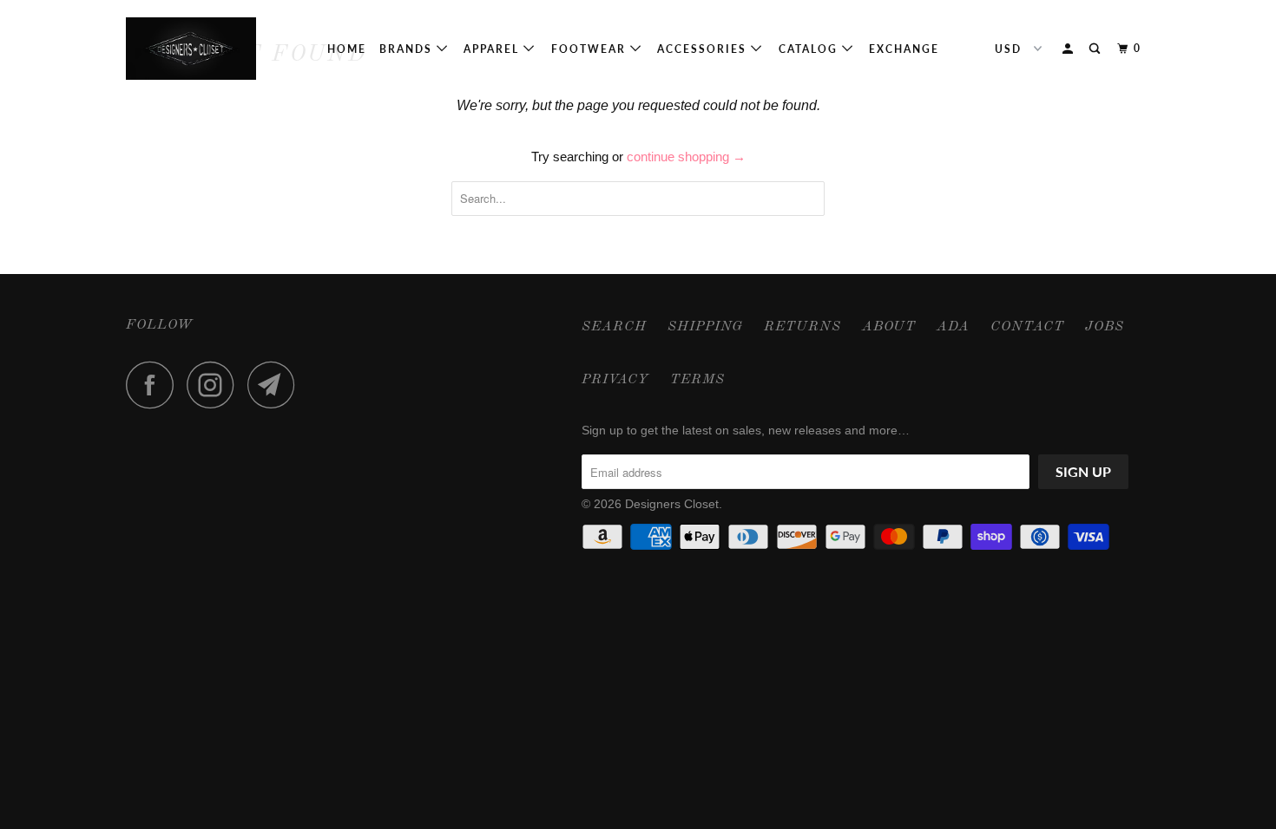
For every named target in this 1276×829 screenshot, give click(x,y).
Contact (1027, 327)
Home (346, 48)
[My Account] (1069, 49)
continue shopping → (686, 156)
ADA (953, 327)
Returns (802, 327)
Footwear (590, 48)
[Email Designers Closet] (276, 384)
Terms (697, 380)
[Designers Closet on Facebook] (154, 384)
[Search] (1096, 49)
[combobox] (638, 198)
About (889, 327)
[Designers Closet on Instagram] (215, 384)
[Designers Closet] (215, 48)
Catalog (810, 48)
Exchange (904, 48)
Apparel (493, 48)
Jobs (1104, 327)
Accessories (704, 48)
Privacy (615, 380)
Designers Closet (672, 504)
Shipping (705, 327)
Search (614, 327)
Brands (408, 48)
